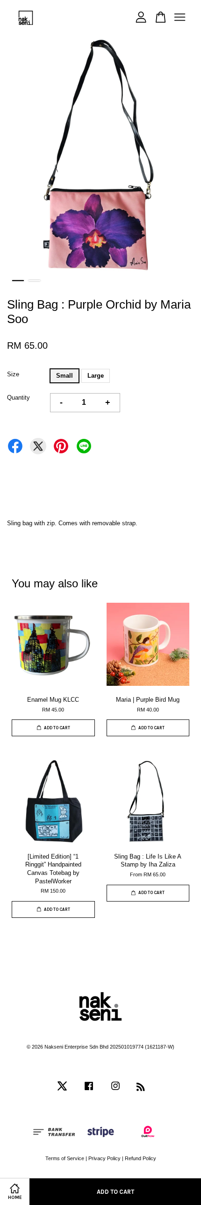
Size (13, 374)
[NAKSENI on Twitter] (62, 1090)
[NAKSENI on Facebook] (88, 1090)
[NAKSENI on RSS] (141, 1089)
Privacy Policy (104, 1158)
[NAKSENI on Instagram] (115, 1090)
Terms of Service (64, 1158)
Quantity (18, 397)
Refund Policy (140, 1158)
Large (95, 375)
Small (64, 375)
